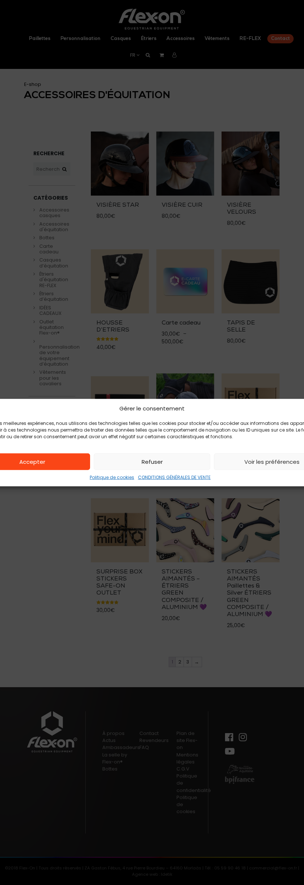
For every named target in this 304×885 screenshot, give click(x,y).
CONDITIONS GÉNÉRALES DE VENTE (174, 477)
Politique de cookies (112, 477)
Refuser (152, 461)
